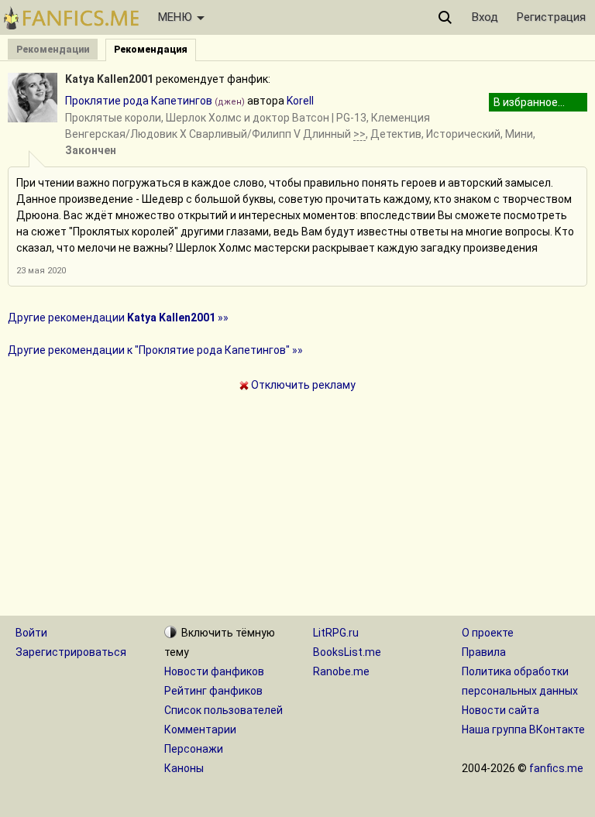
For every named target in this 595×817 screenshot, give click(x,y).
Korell (300, 100)
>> (359, 134)
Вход (485, 17)
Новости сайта (500, 710)
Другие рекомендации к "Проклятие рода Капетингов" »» (155, 350)
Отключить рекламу (302, 385)
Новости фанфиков (214, 671)
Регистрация (551, 17)
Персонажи (193, 749)
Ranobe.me (341, 671)
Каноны (184, 768)
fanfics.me (556, 768)
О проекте (488, 632)
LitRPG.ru (336, 632)
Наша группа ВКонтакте (523, 729)
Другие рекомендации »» (118, 317)
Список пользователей (223, 710)
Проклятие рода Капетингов (138, 100)
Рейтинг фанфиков (213, 691)
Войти (31, 632)
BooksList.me (347, 652)
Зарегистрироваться (70, 652)
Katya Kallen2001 (109, 79)
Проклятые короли (113, 118)
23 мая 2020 (41, 271)
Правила (484, 652)
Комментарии (200, 729)
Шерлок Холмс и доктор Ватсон (247, 118)
